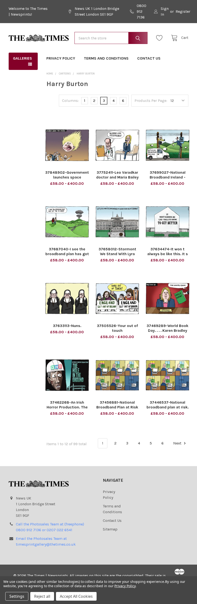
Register (183, 11)
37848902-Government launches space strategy (67, 177)
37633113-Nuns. (67, 325)
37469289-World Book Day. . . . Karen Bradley (167, 328)
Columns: (70, 100)
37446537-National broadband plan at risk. (168, 404)
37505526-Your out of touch (117, 328)
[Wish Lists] (160, 38)
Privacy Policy (60, 58)
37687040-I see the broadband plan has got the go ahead (67, 254)
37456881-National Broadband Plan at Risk (117, 404)
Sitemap (110, 529)
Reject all (42, 596)
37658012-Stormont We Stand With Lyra (117, 251)
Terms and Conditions (106, 58)
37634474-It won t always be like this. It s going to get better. (167, 254)
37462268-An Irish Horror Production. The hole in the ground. (67, 407)
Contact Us (148, 58)
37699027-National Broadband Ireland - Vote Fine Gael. (167, 177)
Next (177, 443)
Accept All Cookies (76, 596)
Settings (16, 596)
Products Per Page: (151, 100)
